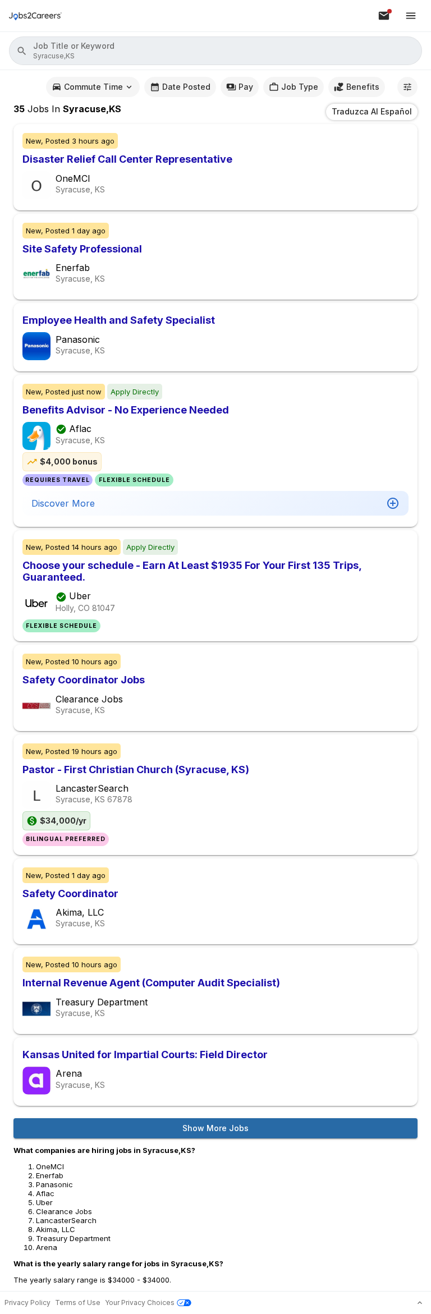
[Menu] (411, 15)
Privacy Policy (27, 1302)
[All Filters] (407, 87)
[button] (215, 50)
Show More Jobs (215, 1128)
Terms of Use (77, 1302)
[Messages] (384, 15)
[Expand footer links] (420, 1303)
